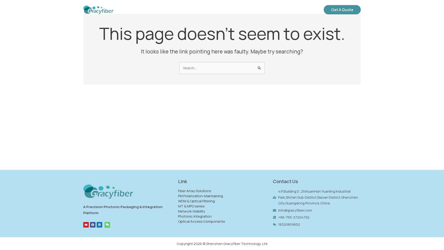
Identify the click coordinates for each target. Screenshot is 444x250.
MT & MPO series (191, 206)
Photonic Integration (195, 216)
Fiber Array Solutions (194, 190)
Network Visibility (191, 211)
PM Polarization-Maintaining (200, 196)
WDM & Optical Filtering (196, 201)
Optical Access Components (201, 221)
